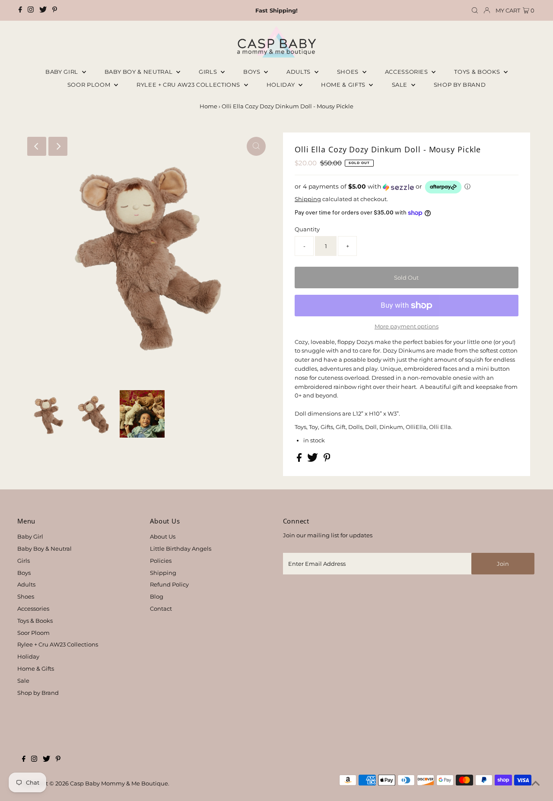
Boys (252, 71)
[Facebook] (20, 10)
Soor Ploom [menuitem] (89, 84)
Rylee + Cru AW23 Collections (57, 644)
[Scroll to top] (535, 783)
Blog (156, 596)
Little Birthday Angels (180, 548)
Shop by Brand (38, 692)
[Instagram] (30, 10)
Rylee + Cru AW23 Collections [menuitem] (189, 84)
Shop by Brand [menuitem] (460, 84)
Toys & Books (477, 71)
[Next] (57, 146)
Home (208, 106)
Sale (400, 84)
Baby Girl (62, 71)
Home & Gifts (344, 84)
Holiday (28, 656)
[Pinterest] (54, 10)
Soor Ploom (33, 632)
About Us (162, 536)
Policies (161, 560)
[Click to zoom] (256, 146)
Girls (209, 71)
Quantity (307, 229)
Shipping (308, 199)
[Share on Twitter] (313, 459)
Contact (161, 608)
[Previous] (36, 146)
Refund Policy (169, 584)
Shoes (348, 71)
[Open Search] (474, 10)
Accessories (407, 71)
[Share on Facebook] (300, 459)
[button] (406, 187)
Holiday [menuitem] (281, 84)
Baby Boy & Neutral (139, 71)
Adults (299, 71)
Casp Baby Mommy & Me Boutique (119, 783)
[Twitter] (43, 10)
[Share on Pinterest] (327, 459)
